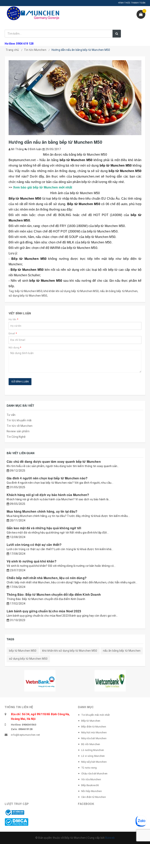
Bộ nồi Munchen (90, 744)
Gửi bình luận (20, 381)
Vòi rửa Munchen (91, 779)
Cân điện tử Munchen (93, 797)
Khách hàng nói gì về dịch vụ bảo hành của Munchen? (48, 494)
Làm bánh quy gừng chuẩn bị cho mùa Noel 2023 (44, 611)
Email (13, 333)
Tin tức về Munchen (20, 425)
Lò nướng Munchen (92, 750)
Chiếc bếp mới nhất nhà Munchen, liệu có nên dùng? (47, 578)
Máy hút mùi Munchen (94, 732)
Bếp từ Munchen (90, 720)
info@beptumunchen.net (25, 734)
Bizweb (110, 837)
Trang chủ (12, 49)
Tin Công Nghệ (16, 436)
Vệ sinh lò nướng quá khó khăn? (31, 561)
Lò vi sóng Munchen (93, 755)
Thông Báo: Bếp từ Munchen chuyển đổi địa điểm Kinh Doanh (54, 594)
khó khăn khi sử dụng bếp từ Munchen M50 (71, 291)
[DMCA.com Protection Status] (16, 821)
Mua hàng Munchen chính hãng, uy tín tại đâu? (42, 511)
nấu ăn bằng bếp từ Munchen (119, 291)
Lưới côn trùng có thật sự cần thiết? (34, 544)
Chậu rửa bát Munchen (94, 773)
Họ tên (13, 319)
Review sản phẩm (18, 431)
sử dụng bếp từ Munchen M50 (28, 295)
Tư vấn (11, 414)
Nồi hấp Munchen (91, 791)
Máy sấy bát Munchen (94, 761)
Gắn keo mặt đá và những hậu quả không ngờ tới (44, 528)
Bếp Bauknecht (90, 785)
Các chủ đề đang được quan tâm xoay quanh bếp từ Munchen (54, 461)
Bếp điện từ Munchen (93, 726)
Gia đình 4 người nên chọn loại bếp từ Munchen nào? (47, 478)
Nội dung (15, 347)
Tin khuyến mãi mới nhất (95, 714)
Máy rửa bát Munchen (93, 738)
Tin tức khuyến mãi (19, 420)
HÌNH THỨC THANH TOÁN (131, 3)
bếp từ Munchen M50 (28, 291)
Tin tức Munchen (35, 49)
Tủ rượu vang (89, 767)
